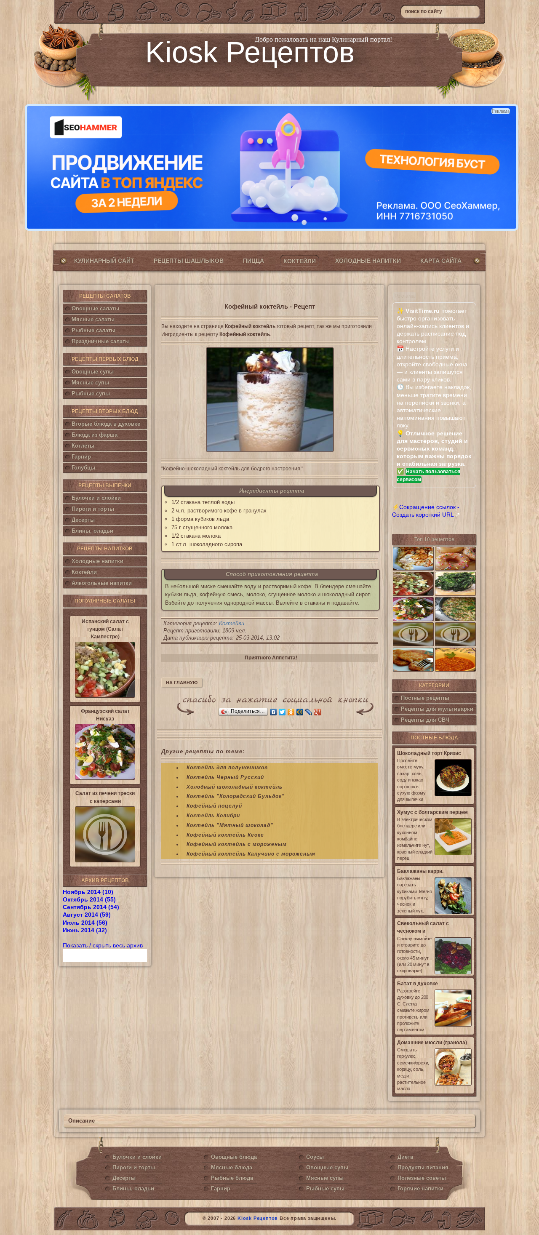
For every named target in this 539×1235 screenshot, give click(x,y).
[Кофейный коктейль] (269, 399)
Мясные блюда (231, 1167)
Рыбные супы (91, 393)
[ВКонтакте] (273, 712)
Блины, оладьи (92, 531)
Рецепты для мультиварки (437, 709)
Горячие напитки (420, 1188)
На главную (181, 682)
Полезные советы (422, 1178)
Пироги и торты (93, 509)
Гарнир (81, 456)
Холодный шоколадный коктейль (235, 787)
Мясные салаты (93, 319)
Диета (405, 1157)
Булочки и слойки (96, 498)
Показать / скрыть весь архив (103, 945)
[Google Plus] (317, 712)
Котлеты (83, 446)
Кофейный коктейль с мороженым (237, 844)
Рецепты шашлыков (189, 260)
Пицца (253, 260)
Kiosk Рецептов (250, 52)
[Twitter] (282, 712)
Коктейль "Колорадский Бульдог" (236, 796)
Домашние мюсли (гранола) (432, 1043)
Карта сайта (441, 260)
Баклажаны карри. (420, 871)
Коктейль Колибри (213, 816)
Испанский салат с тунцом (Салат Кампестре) (105, 629)
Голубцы (83, 467)
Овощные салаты (95, 308)
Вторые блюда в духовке (106, 424)
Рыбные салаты (93, 330)
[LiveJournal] (308, 712)
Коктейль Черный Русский (225, 777)
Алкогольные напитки (102, 583)
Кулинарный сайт (104, 260)
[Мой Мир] (300, 712)
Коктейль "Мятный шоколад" (230, 825)
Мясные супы (90, 382)
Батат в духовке (417, 984)
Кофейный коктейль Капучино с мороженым (251, 854)
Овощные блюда (234, 1157)
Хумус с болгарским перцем (432, 812)
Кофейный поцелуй (214, 806)
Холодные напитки (368, 260)
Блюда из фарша (94, 435)
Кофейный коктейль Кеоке (225, 835)
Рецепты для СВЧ (425, 720)
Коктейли (299, 261)
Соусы (315, 1157)
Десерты (83, 520)
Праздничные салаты (101, 341)
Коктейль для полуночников (227, 768)
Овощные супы (93, 371)
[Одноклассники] (291, 712)
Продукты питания (423, 1167)
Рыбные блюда (232, 1178)
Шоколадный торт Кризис (429, 753)
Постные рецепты (425, 698)
